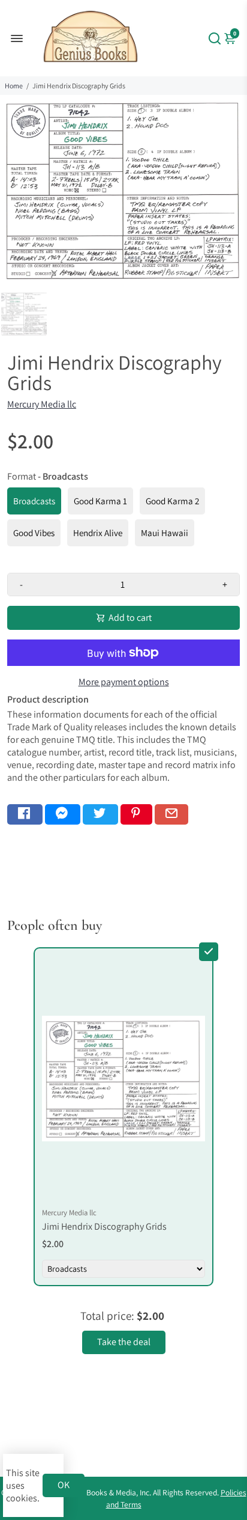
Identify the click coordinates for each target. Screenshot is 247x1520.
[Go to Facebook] (25, 814)
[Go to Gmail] (171, 814)
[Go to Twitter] (100, 814)
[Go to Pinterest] (136, 814)
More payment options (124, 682)
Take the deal (123, 1341)
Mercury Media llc (41, 404)
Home (14, 85)
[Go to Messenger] (62, 814)
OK (64, 1485)
